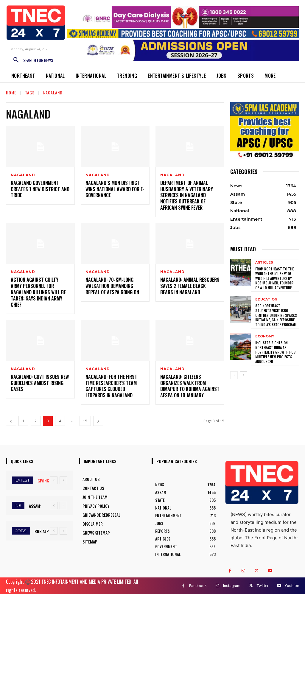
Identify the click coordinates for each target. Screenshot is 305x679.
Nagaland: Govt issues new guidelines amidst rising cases (40, 383)
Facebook (198, 585)
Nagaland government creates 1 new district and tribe (40, 189)
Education (266, 299)
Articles (264, 262)
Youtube (292, 585)
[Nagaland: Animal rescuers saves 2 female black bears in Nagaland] (189, 243)
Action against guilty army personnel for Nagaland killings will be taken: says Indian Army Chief (38, 292)
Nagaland (23, 175)
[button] (31, 60)
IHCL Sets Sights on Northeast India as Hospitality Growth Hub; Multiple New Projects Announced (275, 352)
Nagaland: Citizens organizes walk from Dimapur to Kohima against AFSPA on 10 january (190, 386)
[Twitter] (256, 571)
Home (11, 92)
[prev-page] (11, 421)
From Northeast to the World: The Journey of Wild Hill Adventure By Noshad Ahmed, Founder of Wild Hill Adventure (274, 278)
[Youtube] (270, 571)
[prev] (53, 480)
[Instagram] (243, 571)
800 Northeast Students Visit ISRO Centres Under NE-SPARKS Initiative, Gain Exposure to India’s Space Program (276, 315)
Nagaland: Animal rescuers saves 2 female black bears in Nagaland (190, 286)
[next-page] (98, 421)
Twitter (262, 585)
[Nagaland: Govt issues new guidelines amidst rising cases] (40, 340)
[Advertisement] (152, 636)
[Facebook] (230, 571)
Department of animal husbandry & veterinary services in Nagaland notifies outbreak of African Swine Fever (186, 195)
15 (85, 420)
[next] (63, 480)
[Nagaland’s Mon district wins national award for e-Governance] (115, 146)
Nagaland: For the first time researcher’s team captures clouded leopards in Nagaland (111, 386)
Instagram (231, 585)
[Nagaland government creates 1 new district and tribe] (40, 146)
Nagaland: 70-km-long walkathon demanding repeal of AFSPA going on (112, 286)
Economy (264, 336)
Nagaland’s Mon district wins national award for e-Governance (114, 189)
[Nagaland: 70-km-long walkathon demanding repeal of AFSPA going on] (115, 243)
